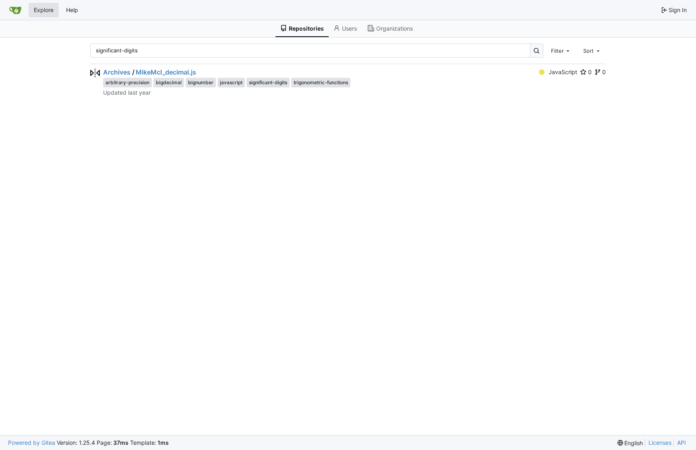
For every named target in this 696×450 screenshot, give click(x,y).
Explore (44, 9)
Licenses (659, 442)
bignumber (200, 82)
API (681, 442)
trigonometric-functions (321, 82)
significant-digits (268, 82)
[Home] (15, 10)
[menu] (630, 443)
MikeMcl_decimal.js (166, 72)
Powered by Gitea (31, 442)
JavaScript (563, 71)
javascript (231, 82)
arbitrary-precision (127, 82)
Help (72, 9)
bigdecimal (169, 82)
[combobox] (561, 50)
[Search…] (536, 51)
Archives (116, 72)
